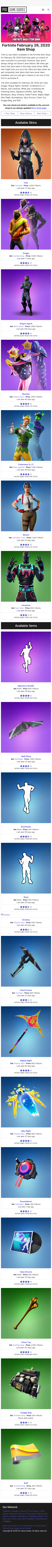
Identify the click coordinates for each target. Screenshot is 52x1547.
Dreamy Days (18, 397)
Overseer (18, 185)
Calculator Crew (18, 538)
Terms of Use (8, 1528)
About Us (6, 1526)
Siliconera (13, 1514)
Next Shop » (42, 113)
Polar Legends (18, 467)
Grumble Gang (18, 256)
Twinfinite (6, 1511)
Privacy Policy (40, 1526)
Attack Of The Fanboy (29, 1511)
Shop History (26, 113)
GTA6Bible (7, 1521)
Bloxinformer (41, 1519)
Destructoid (42, 1514)
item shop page (39, 108)
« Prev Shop (9, 113)
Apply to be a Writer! (23, 1528)
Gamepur (15, 1511)
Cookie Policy (27, 1526)
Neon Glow (19, 608)
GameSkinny (23, 1516)
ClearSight (19, 1204)
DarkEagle (19, 759)
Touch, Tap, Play (18, 1519)
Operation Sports (36, 1516)
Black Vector (19, 326)
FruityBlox (31, 1519)
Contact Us (16, 1526)
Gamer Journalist (9, 1516)
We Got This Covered (27, 1514)
